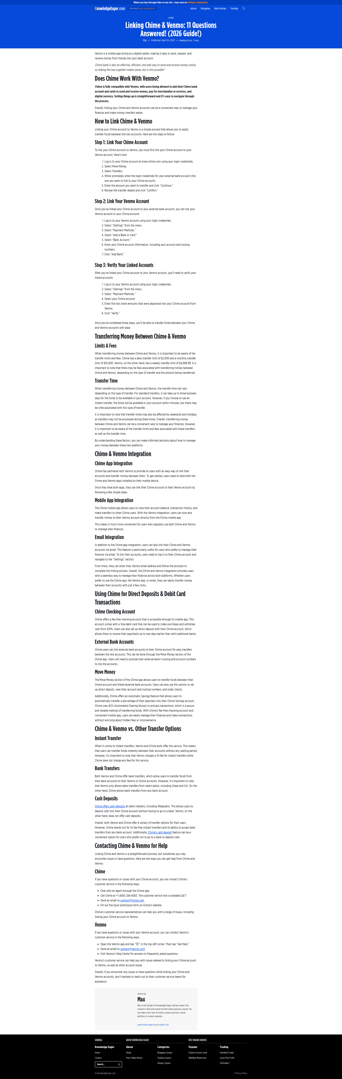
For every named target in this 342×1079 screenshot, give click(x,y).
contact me (164, 1024)
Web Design (220, 8)
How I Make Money (134, 1057)
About (193, 8)
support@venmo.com (132, 949)
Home (97, 1052)
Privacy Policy (241, 1073)
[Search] (119, 1064)
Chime (171, 17)
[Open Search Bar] (243, 8)
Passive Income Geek (198, 1052)
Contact (98, 1057)
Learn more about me (146, 8)
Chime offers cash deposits (110, 806)
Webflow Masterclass (198, 1057)
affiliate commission (197, 2)
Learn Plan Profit (227, 1057)
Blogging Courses (164, 1052)
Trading (234, 8)
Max (145, 40)
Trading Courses (164, 1057)
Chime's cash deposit (160, 832)
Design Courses (163, 1063)
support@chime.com (132, 900)
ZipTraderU (224, 1063)
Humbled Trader (227, 1052)
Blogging (205, 8)
